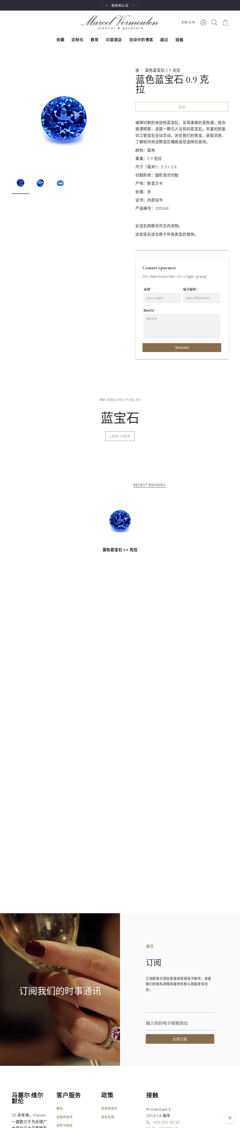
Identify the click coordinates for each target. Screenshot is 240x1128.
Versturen (182, 347)
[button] (214, 22)
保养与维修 (64, 1125)
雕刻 (59, 1108)
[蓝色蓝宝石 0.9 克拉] (120, 520)
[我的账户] (203, 22)
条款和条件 (109, 1108)
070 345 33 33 (167, 1122)
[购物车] (225, 22)
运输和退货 (64, 1117)
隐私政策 (107, 1117)
